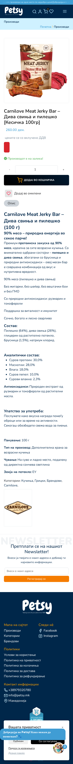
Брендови (11, 641)
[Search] (34, 11)
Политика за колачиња (21, 665)
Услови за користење (20, 655)
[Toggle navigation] (64, 11)
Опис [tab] (11, 203)
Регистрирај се (36, 579)
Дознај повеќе (16, 753)
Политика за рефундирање (24, 676)
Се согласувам (48, 741)
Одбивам (18, 741)
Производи (12, 630)
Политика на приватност (22, 660)
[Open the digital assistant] (59, 748)
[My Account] (40, 11)
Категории (12, 636)
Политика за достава (19, 671)
